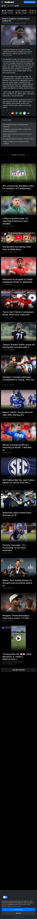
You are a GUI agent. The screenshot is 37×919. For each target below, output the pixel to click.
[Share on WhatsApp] (20, 113)
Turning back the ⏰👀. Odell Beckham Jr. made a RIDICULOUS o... (16, 657)
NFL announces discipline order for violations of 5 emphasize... (18, 187)
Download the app (29, 2)
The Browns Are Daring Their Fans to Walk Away (16, 248)
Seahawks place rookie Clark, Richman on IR (17, 513)
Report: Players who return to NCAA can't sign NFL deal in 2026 (17, 135)
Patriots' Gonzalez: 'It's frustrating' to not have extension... (14, 548)
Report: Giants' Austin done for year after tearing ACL (17, 413)
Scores (11, 5)
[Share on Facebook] (16, 113)
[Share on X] (8, 113)
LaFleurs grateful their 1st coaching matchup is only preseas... (15, 221)
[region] (18, 904)
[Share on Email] (24, 113)
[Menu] (2, 2)
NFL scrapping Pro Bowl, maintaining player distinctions (15, 125)
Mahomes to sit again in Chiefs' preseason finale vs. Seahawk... (18, 280)
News (17, 5)
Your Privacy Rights (18, 917)
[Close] (33, 891)
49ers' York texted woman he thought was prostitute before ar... (17, 583)
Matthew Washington (7, 23)
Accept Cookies (18, 909)
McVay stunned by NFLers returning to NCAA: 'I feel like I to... (17, 447)
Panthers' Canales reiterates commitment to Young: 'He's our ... (18, 379)
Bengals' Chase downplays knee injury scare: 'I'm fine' (15, 616)
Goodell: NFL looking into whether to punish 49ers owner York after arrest (17, 130)
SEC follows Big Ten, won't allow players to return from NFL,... (18, 481)
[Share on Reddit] (12, 113)
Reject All (18, 913)
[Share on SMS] (28, 113)
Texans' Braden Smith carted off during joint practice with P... (18, 345)
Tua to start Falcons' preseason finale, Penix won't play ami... (18, 313)
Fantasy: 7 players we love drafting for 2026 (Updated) (15, 142)
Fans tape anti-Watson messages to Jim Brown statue (18, 138)
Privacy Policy (17, 906)
